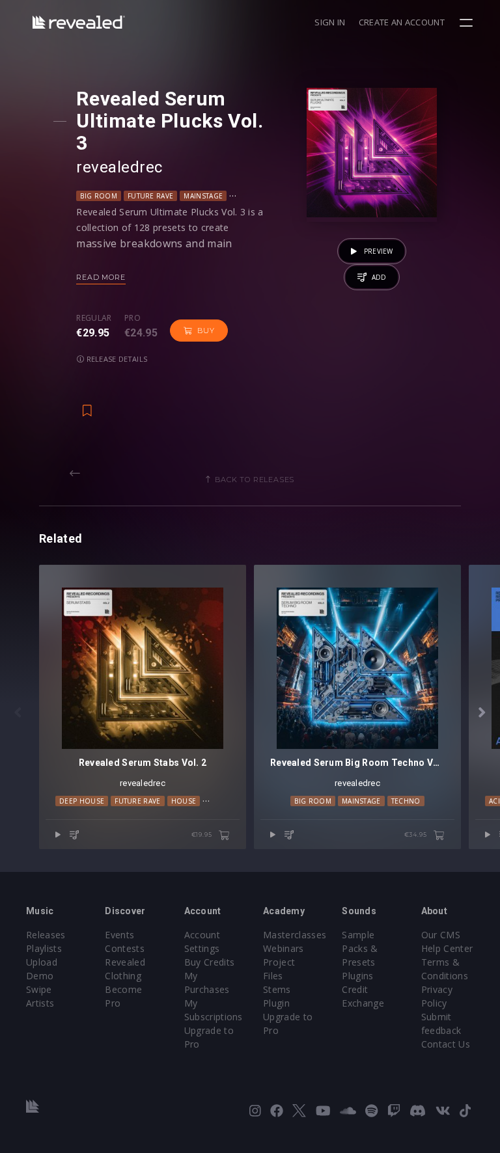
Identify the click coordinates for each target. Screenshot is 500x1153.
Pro (132, 318)
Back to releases (254, 479)
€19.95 (202, 834)
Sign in (329, 22)
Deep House (81, 801)
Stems (277, 989)
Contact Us (445, 1044)
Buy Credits (209, 962)
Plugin (276, 1003)
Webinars (283, 948)
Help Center (447, 948)
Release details (116, 359)
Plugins (357, 976)
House (184, 801)
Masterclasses (294, 935)
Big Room (98, 195)
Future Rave (151, 195)
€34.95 (416, 834)
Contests (125, 948)
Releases (46, 935)
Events (119, 935)
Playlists (44, 948)
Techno (406, 801)
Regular (93, 318)
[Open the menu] (467, 23)
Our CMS (440, 935)
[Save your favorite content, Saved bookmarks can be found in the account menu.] (87, 404)
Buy (205, 330)
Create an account (402, 22)
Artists (40, 1003)
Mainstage (203, 195)
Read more (100, 277)
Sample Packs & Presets (360, 948)
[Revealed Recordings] (79, 22)
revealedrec (119, 167)
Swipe (39, 989)
